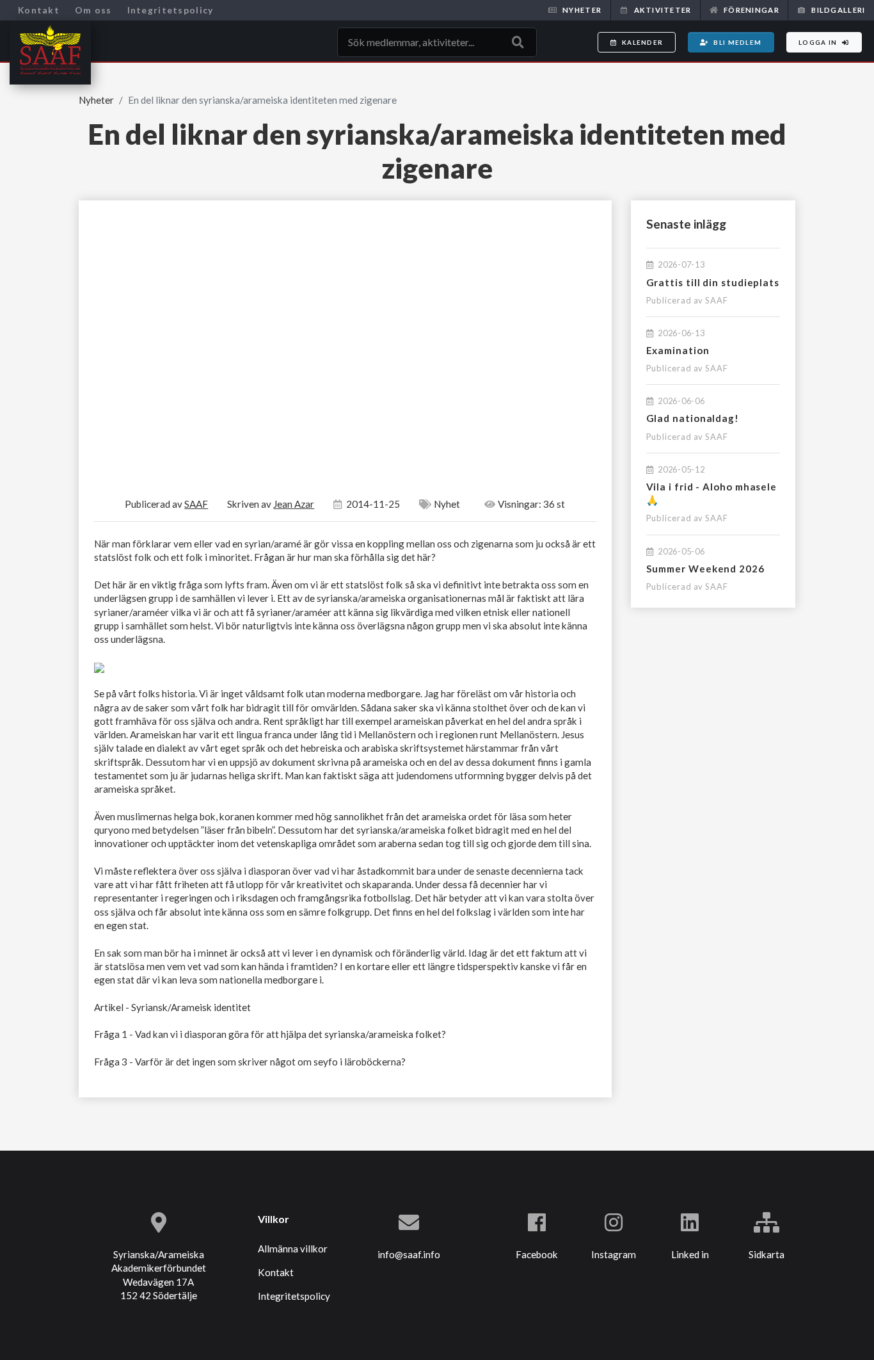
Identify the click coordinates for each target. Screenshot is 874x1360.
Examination (678, 350)
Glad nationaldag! (693, 418)
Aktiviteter (663, 10)
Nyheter (581, 10)
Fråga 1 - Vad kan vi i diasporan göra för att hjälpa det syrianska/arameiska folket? (270, 1034)
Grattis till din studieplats (713, 282)
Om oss (93, 9)
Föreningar (751, 10)
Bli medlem (737, 42)
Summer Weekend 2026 (705, 568)
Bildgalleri (838, 10)
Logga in (818, 42)
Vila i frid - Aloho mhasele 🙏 (711, 493)
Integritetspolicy (170, 9)
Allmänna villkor (293, 1248)
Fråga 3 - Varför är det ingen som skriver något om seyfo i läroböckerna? (250, 1061)
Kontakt (39, 9)
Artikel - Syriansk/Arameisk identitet (172, 1007)
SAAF (716, 300)
